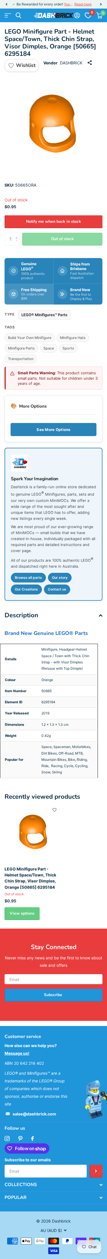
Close (53, 1185)
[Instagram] (7, 1138)
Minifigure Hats (73, 338)
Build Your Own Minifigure (29, 338)
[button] (6, 4)
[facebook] (32, 1138)
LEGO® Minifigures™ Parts (44, 314)
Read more (83, 4)
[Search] (18, 15)
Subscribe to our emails (28, 1159)
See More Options (53, 429)
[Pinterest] (20, 1138)
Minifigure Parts (21, 348)
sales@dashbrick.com (34, 1113)
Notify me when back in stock (53, 221)
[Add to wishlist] (54, 810)
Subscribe (53, 995)
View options (22, 913)
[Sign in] (77, 15)
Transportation (20, 359)
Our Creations (26, 589)
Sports (68, 348)
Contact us (57, 589)
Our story (60, 577)
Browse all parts (28, 577)
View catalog (8, 15)
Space (48, 348)
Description (21, 615)
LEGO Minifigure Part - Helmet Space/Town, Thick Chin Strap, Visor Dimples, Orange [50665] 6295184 (30, 878)
